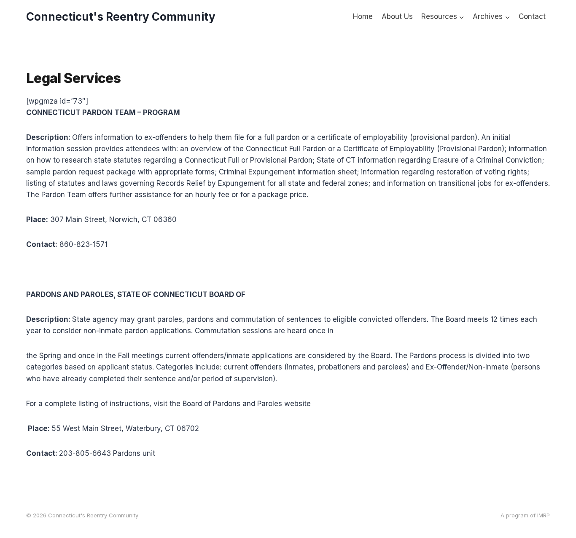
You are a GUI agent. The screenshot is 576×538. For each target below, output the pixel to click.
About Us (397, 16)
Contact (532, 16)
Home (363, 16)
